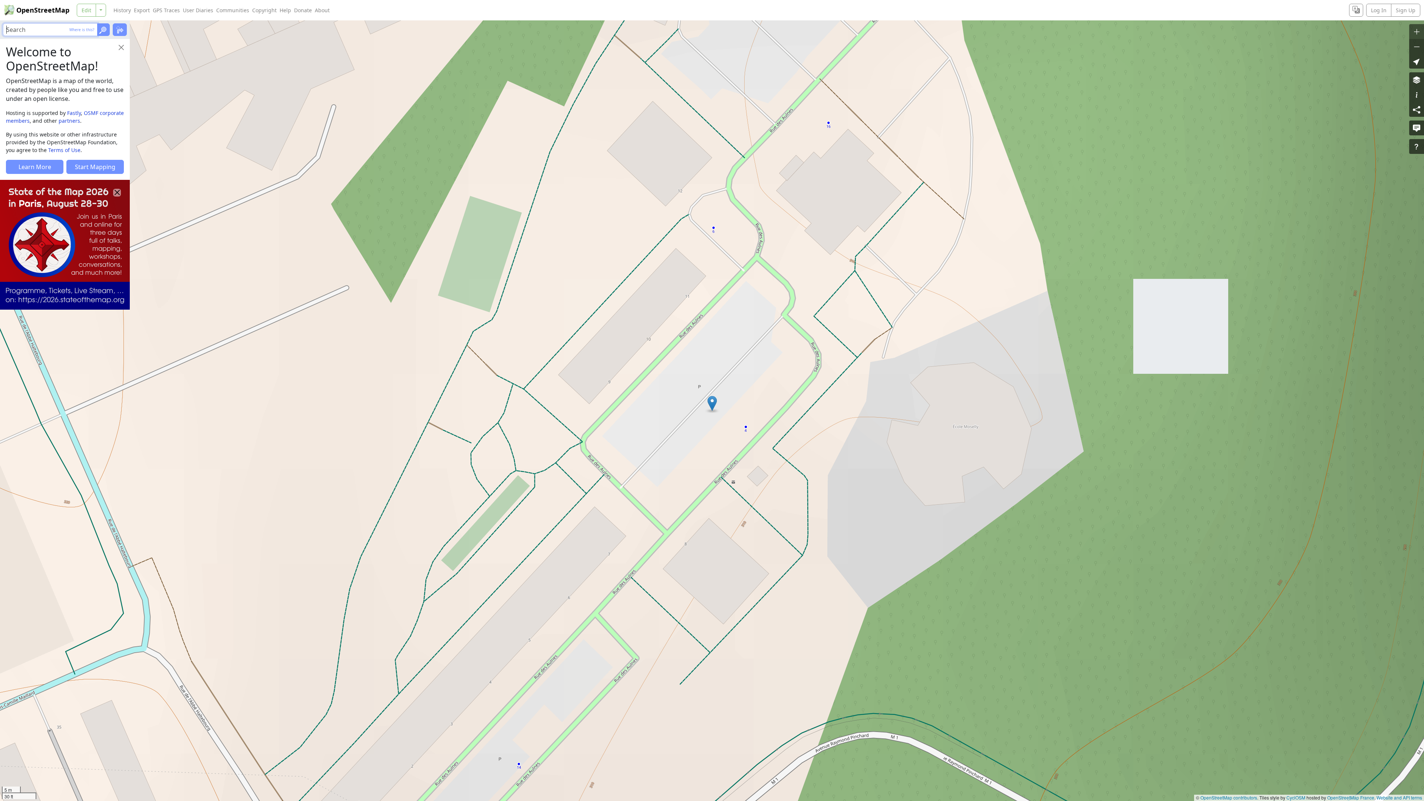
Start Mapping (95, 167)
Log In (1379, 10)
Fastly (74, 112)
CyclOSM (1295, 797)
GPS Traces (166, 10)
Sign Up (1405, 10)
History (122, 10)
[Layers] (1416, 79)
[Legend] (1416, 94)
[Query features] (1416, 146)
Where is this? (81, 29)
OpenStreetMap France (1350, 797)
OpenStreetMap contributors (1228, 797)
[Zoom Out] (1416, 46)
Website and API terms (1399, 797)
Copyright (264, 10)
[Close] (121, 47)
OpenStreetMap (42, 10)
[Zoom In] (1416, 31)
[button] (712, 403)
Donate (303, 10)
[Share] (1416, 109)
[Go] (103, 29)
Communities (232, 10)
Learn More (35, 167)
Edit (86, 10)
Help (285, 10)
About (322, 10)
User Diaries (198, 10)
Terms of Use (64, 150)
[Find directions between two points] (120, 29)
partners (69, 120)
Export (142, 10)
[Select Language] (1356, 10)
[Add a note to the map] (1416, 128)
